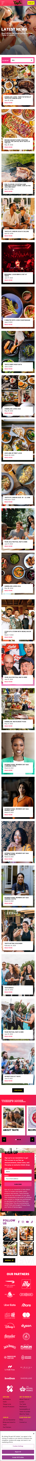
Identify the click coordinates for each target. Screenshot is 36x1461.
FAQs (21, 1420)
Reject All (18, 1452)
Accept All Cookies (18, 1457)
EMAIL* (6, 1176)
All (13, 60)
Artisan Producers (8, 1406)
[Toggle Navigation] (3, 3)
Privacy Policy (21, 1201)
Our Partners (7, 1427)
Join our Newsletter (9, 1420)
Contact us (23, 1422)
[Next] (32, 1139)
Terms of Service (12, 1207)
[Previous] (4, 1139)
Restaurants (7, 1399)
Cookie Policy (8, 1203)
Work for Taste (24, 1414)
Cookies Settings (18, 1446)
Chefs (5, 1402)
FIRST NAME (8, 1168)
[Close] (34, 1433)
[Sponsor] (10, 1284)
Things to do (7, 1404)
